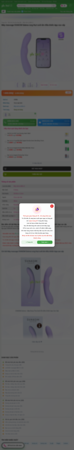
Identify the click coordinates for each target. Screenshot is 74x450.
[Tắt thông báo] (52, 206)
